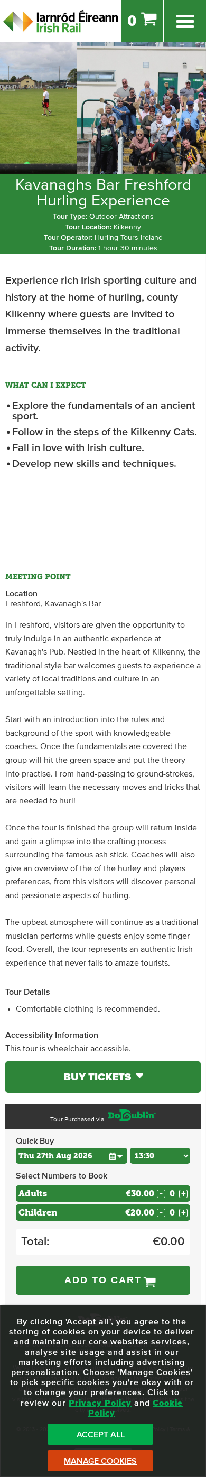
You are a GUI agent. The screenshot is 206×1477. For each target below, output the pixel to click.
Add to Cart (103, 1280)
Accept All (101, 1435)
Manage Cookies (100, 1461)
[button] (116, 1155)
